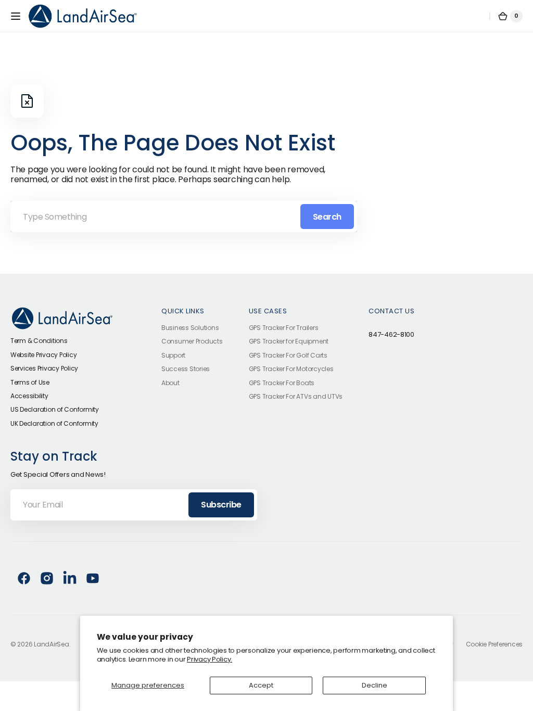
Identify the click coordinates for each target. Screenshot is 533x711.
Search (327, 217)
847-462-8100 (391, 335)
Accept (261, 685)
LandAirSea (51, 644)
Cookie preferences (494, 644)
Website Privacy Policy (43, 354)
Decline (374, 685)
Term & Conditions (39, 340)
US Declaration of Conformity (54, 409)
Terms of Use (29, 382)
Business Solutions (190, 328)
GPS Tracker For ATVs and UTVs (295, 396)
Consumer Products (192, 341)
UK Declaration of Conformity (54, 423)
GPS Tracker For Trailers (284, 328)
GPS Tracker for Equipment (289, 341)
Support (173, 355)
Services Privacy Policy (44, 368)
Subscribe (221, 505)
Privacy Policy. (209, 659)
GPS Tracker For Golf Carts (288, 355)
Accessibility (29, 395)
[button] (15, 16)
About (170, 382)
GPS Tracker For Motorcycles (291, 368)
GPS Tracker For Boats (282, 382)
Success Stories (185, 368)
